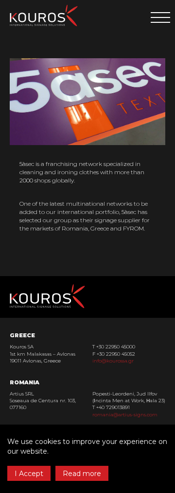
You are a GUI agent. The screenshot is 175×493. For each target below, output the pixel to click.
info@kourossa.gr (113, 361)
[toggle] (160, 17)
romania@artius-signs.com (125, 414)
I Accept (29, 473)
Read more (82, 473)
